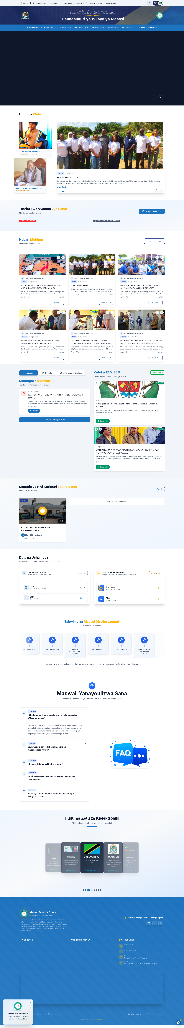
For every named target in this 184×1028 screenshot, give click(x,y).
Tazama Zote (81, 576)
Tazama (35, 413)
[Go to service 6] (95, 892)
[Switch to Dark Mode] (149, 3)
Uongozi (55, 3)
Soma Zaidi (61, 192)
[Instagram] (154, 925)
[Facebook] (160, 925)
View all (159, 491)
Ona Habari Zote (154, 244)
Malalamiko (112, 3)
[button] (54, 723)
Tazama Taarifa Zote (153, 214)
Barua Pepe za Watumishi (73, 3)
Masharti (149, 1016)
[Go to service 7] (97, 892)
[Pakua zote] (81, 588)
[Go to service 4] (91, 892)
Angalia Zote (156, 375)
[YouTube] (149, 925)
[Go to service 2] (86, 892)
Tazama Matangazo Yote (55, 422)
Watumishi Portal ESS (95, 3)
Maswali (26, 3)
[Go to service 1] (84, 892)
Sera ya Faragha (134, 1016)
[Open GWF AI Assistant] (178, 1022)
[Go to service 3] (88, 892)
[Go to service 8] (99, 892)
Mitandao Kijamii (40, 3)
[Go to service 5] (93, 892)
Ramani (160, 1016)
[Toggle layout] (30, 1002)
